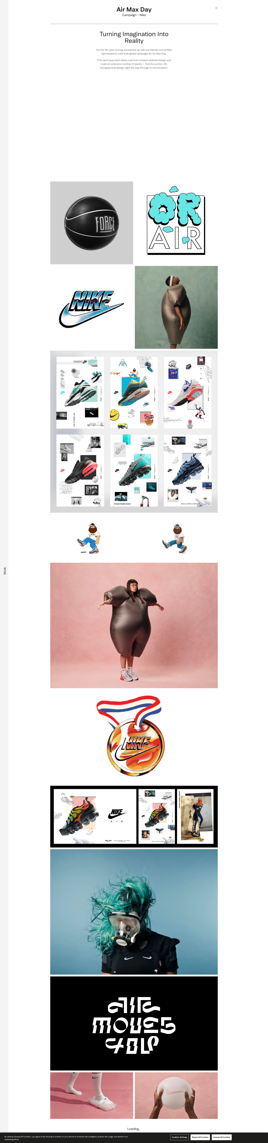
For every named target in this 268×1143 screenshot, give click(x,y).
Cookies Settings (179, 1137)
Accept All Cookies (221, 1137)
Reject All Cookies (200, 1137)
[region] (134, 1138)
